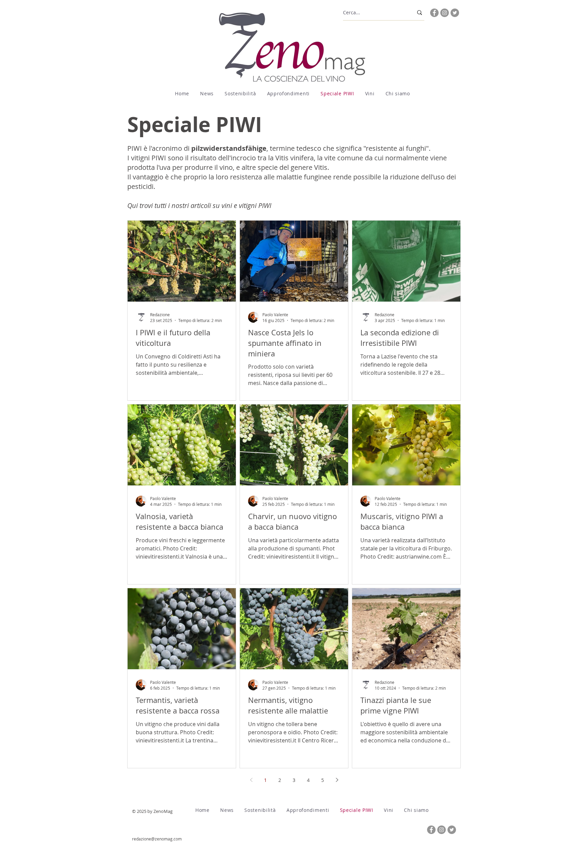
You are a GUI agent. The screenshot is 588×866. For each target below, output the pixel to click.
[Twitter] (455, 13)
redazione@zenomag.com (157, 838)
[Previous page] (251, 780)
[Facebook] (434, 13)
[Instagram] (444, 13)
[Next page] (337, 780)
